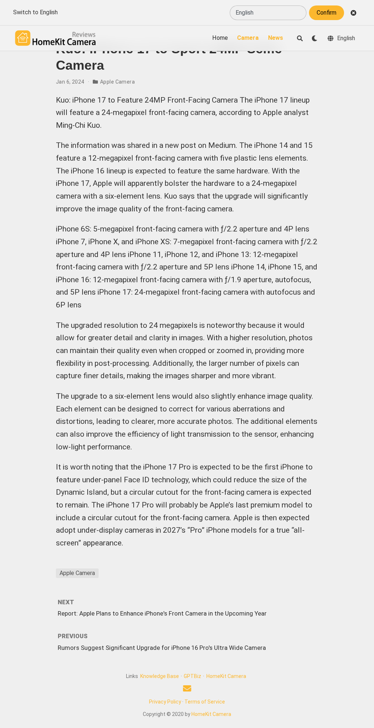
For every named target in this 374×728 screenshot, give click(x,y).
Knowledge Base (159, 676)
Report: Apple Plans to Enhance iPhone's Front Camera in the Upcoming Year (162, 613)
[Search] (300, 38)
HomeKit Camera (226, 676)
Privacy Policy (165, 702)
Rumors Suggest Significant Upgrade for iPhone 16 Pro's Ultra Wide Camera (162, 647)
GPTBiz (192, 676)
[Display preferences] (314, 38)
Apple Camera (117, 82)
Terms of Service (204, 702)
